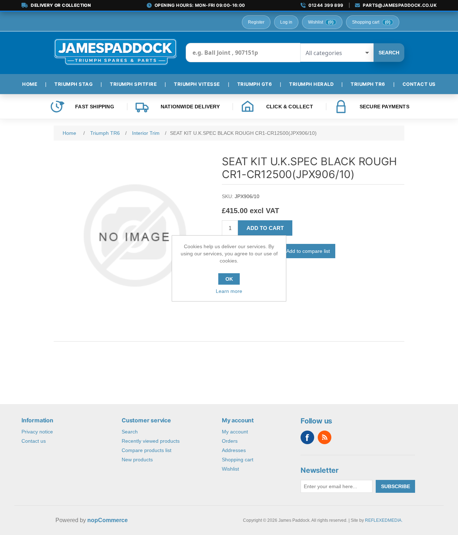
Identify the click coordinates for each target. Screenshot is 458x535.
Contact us (33, 441)
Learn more (229, 291)
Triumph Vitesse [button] (197, 84)
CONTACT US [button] (419, 84)
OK (229, 279)
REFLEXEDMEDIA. (384, 520)
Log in (286, 22)
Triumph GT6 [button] (254, 84)
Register (256, 22)
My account (235, 432)
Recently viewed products (151, 441)
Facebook (307, 437)
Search (389, 52)
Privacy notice (37, 432)
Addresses (234, 450)
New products (137, 459)
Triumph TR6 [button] (368, 84)
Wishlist (230, 469)
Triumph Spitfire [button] (133, 84)
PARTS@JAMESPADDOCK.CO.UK (400, 5)
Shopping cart (237, 459)
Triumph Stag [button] (73, 84)
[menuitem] (32, 84)
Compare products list (146, 450)
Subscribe (395, 486)
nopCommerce (107, 520)
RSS (324, 437)
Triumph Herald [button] (311, 84)
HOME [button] (29, 84)
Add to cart (265, 228)
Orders (230, 441)
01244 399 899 (325, 5)
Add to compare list (308, 251)
